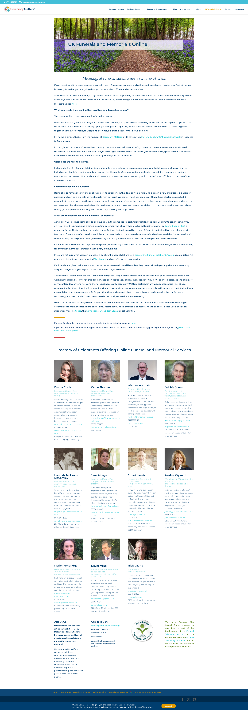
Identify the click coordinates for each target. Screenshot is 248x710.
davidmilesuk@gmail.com (103, 599)
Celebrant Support (134, 9)
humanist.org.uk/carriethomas (104, 427)
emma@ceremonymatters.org (68, 424)
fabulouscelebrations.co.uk (140, 521)
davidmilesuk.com (99, 605)
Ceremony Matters (116, 9)
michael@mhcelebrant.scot (140, 417)
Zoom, (168, 226)
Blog (175, 9)
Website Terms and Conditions (75, 692)
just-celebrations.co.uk (175, 518)
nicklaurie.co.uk (135, 597)
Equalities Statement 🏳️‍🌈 (120, 692)
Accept (168, 706)
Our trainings (185, 9)
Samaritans (92, 311)
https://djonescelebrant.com (177, 426)
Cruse (78, 311)
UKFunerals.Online (211, 9)
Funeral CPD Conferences (157, 9)
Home (54, 692)
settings (149, 707)
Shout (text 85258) (109, 311)
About (198, 9)
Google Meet (179, 226)
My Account (239, 9)
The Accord (100, 259)
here (74, 104)
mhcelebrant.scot (136, 423)
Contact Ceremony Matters (148, 692)
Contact (228, 9)
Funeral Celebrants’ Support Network (161, 137)
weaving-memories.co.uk (65, 602)
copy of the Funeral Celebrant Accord (154, 255)
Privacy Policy (99, 692)
